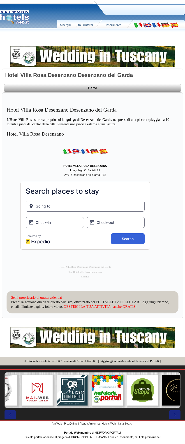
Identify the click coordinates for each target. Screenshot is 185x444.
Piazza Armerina (90, 423)
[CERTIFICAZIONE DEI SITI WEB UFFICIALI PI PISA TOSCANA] (162, 390)
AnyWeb (57, 423)
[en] (147, 24)
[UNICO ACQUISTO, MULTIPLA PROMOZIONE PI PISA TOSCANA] (92, 390)
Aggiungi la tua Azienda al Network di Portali (130, 361)
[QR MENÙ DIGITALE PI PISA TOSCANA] (57, 390)
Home (92, 88)
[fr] (156, 24)
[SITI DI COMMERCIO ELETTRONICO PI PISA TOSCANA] (127, 390)
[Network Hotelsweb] (14, 17)
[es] (174, 24)
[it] (138, 24)
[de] (165, 24)
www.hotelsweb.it (49, 361)
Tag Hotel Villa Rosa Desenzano (85, 272)
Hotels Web (109, 423)
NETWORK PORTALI (108, 432)
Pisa (66, 423)
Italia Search (125, 423)
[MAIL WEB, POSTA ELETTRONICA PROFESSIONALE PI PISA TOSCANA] (22, 390)
